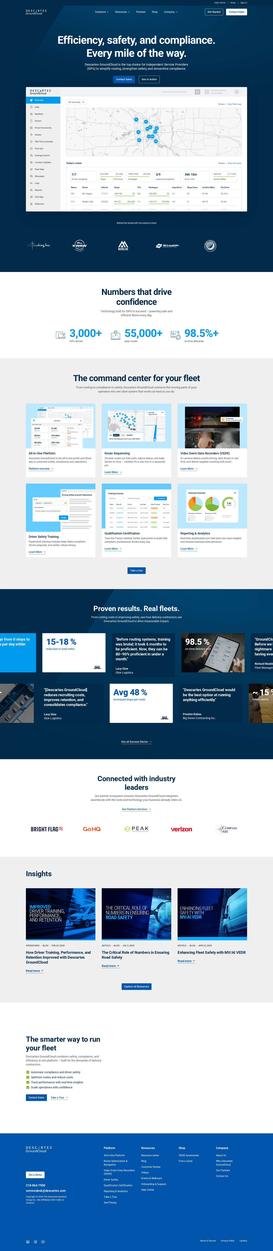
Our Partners (223, 1170)
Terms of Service (208, 1240)
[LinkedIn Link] (28, 1242)
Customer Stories (150, 1166)
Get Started (214, 11)
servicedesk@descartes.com (46, 1191)
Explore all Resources (136, 986)
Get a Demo (35, 1174)
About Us (221, 1155)
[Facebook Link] (35, 1242)
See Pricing (110, 1202)
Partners (141, 11)
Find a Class (185, 1161)
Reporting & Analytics (116, 1191)
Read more (33, 970)
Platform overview (39, 468)
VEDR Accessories (189, 1155)
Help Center (220, 2)
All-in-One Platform (114, 1155)
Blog (143, 1161)
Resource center (150, 1155)
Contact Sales (236, 11)
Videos (145, 1172)
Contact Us (222, 1176)
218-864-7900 (35, 1185)
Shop (233, 2)
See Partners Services (134, 809)
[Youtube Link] (43, 1242)
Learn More (111, 472)
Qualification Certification (118, 1185)
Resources (121, 11)
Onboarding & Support (153, 1184)
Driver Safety (111, 1179)
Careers (243, 1240)
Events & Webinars (151, 1178)
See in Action (149, 79)
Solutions (100, 11)
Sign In (243, 2)
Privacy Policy (227, 1240)
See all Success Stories (134, 741)
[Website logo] (57, 12)
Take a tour (136, 570)
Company (169, 11)
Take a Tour (57, 1097)
